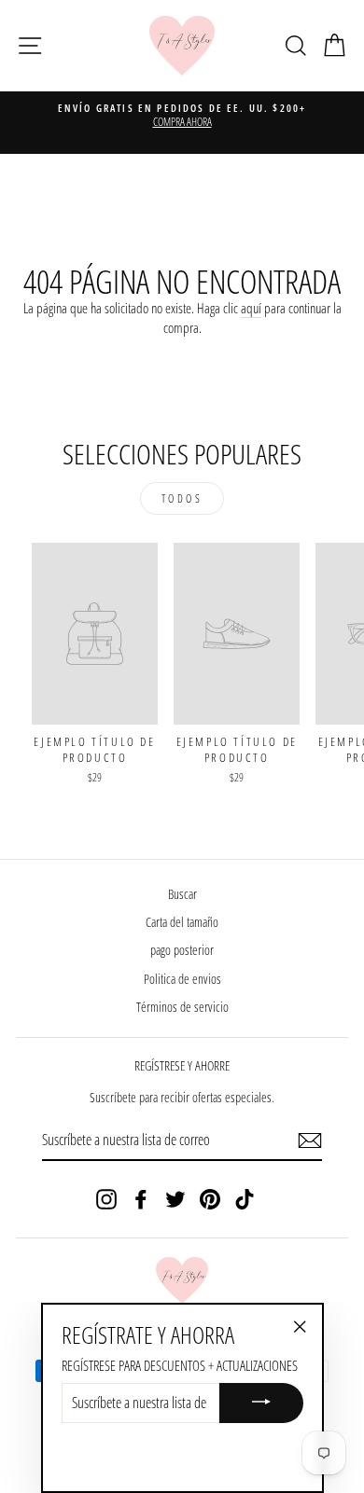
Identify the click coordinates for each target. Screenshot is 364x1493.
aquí (251, 307)
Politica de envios (182, 979)
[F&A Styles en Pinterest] (210, 1199)
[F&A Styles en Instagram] (106, 1199)
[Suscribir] (310, 1140)
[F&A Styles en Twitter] (175, 1199)
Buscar (182, 894)
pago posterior (182, 950)
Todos (182, 498)
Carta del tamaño (182, 922)
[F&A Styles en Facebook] (141, 1199)
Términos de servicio (182, 1007)
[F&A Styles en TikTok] (244, 1199)
